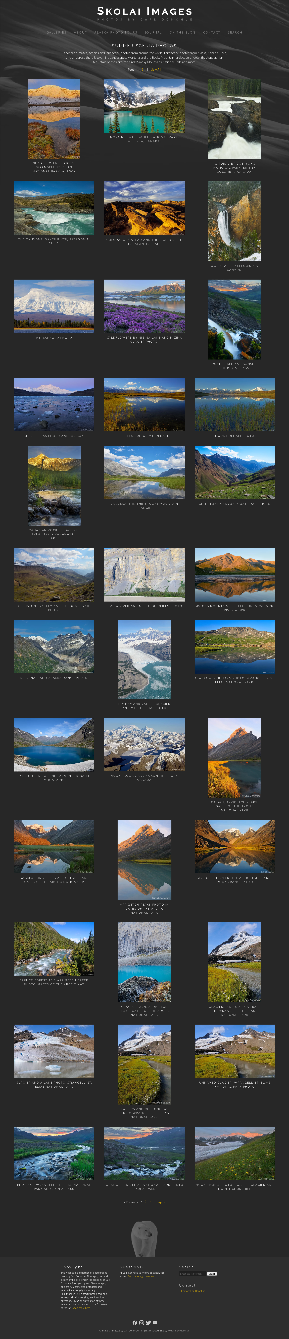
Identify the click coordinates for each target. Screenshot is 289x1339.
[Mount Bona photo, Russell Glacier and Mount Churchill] (235, 1178)
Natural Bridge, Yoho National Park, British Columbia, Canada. (234, 167)
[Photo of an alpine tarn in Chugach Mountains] (54, 769)
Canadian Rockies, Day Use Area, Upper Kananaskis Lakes (54, 534)
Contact (211, 32)
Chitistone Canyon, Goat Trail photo (235, 503)
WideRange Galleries (178, 1330)
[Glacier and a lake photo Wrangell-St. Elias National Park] (54, 1076)
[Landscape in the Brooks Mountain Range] (144, 497)
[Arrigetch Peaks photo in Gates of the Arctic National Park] (144, 898)
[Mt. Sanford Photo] (54, 331)
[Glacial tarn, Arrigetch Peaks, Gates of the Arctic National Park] (144, 1000)
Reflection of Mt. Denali (144, 435)
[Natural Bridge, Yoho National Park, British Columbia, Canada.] (234, 157)
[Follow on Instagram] (141, 1322)
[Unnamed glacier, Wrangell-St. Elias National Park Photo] (235, 1076)
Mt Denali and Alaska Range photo (54, 677)
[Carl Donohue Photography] (144, 18)
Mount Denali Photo (235, 435)
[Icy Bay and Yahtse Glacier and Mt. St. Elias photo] (144, 697)
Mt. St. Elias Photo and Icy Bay (54, 436)
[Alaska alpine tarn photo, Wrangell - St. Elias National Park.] (235, 671)
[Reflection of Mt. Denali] (144, 429)
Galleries (56, 32)
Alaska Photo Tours (115, 32)
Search (235, 32)
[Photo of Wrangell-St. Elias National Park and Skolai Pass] (54, 1178)
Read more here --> (83, 1308)
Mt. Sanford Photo (54, 337)
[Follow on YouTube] (155, 1322)
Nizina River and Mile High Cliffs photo (144, 606)
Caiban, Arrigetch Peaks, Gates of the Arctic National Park (235, 806)
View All (156, 69)
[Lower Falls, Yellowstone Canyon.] (234, 259)
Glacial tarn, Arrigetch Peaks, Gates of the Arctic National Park (144, 1011)
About (80, 32)
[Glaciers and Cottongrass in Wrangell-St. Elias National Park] (234, 1000)
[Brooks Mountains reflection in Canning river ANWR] (235, 599)
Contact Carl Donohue (193, 1291)
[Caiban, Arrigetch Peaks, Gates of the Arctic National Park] (234, 795)
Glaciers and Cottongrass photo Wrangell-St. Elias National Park (145, 1113)
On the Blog (183, 32)
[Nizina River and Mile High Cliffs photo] (144, 599)
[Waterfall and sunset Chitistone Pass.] (234, 357)
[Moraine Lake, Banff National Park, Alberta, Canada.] (144, 130)
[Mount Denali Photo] (235, 429)
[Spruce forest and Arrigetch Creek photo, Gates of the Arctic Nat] (54, 973)
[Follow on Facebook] (135, 1322)
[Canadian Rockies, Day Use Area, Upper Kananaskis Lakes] (54, 523)
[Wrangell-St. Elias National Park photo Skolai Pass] (144, 1178)
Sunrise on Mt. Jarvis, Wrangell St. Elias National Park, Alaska (54, 167)
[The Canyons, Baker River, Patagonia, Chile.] (54, 232)
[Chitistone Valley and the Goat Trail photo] (54, 599)
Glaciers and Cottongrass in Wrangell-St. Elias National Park (235, 1011)
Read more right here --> (140, 1276)
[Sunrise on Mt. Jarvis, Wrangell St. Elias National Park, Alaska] (54, 156)
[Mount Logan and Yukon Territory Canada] (144, 769)
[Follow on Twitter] (148, 1322)
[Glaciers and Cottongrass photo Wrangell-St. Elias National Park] (144, 1102)
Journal (153, 32)
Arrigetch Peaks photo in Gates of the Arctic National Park (144, 908)
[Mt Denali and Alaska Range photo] (54, 671)
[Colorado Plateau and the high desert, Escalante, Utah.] (144, 233)
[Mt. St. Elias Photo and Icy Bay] (54, 429)
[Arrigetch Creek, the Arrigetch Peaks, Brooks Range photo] (235, 871)
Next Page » (157, 1202)
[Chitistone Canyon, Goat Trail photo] (235, 497)
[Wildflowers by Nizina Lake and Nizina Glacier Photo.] (144, 331)
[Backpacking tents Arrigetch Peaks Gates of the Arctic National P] (54, 871)
